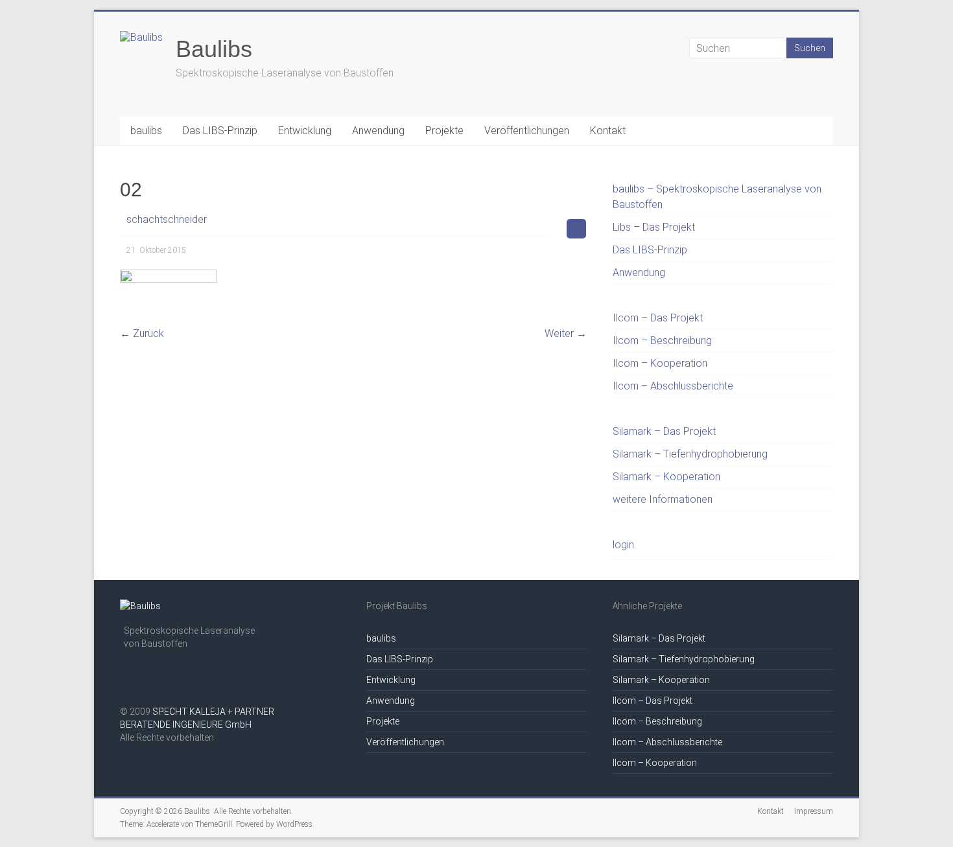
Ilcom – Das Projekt (658, 318)
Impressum (813, 811)
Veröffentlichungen (526, 130)
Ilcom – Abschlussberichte (673, 386)
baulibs (146, 130)
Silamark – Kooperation (666, 476)
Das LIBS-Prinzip (220, 130)
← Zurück (142, 333)
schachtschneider (166, 219)
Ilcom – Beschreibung (662, 340)
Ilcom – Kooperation (660, 363)
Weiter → (566, 333)
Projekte (444, 130)
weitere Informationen (662, 499)
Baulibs (214, 49)
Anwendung (378, 130)
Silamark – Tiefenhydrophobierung (690, 454)
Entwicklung (304, 130)
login (623, 545)
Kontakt (608, 130)
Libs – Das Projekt (654, 227)
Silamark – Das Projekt (664, 431)
